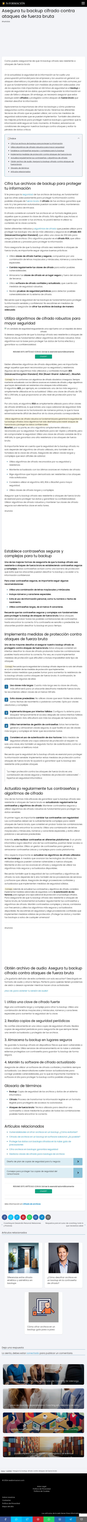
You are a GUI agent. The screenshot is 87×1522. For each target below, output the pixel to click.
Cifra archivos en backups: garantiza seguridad (33, 1149)
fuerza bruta (32, 201)
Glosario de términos (20, 168)
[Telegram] (42, 1217)
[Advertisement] (43, 39)
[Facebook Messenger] (10, 1217)
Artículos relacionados (20, 171)
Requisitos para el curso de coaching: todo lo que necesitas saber (64, 1224)
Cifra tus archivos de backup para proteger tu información (37, 143)
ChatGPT (43, 356)
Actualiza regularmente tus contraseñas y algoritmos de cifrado (39, 158)
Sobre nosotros (8, 1497)
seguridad (28, 194)
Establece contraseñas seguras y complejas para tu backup (37, 150)
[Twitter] (17, 1217)
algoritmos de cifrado (45, 228)
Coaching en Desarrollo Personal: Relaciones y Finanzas (22, 1224)
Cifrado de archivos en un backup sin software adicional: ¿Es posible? (44, 1136)
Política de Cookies (42, 1491)
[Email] (48, 1217)
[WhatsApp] (29, 1217)
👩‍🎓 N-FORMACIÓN (13, 3)
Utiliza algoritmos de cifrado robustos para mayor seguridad (37, 147)
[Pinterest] (23, 1217)
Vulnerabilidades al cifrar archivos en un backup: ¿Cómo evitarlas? (43, 1132)
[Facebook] (4, 1217)
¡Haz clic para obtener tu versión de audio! (26, 990)
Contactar (6, 1500)
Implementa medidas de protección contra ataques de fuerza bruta (41, 154)
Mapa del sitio (8, 1506)
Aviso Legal (41, 1486)
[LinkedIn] (35, 1217)
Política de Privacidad (42, 1489)
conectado (33, 1353)
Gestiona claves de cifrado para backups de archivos (37, 1154)
